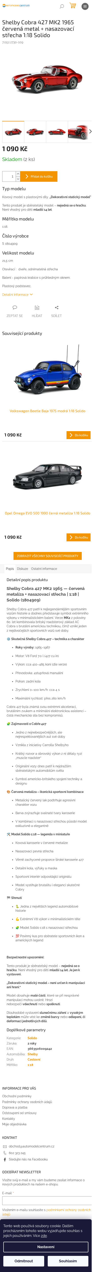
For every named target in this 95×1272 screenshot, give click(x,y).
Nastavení (45, 1247)
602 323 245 (17, 1153)
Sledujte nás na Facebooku (28, 1159)
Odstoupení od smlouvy (19, 1113)
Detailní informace (15, 294)
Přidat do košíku (42, 176)
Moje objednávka (14, 1124)
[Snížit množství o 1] (18, 179)
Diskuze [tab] (22, 569)
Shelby (33, 1054)
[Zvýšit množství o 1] (18, 173)
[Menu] (85, 6)
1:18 (30, 1065)
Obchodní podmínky (17, 1096)
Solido (32, 1038)
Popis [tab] (10, 569)
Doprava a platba (14, 1107)
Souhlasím (68, 1261)
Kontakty (8, 1118)
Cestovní (34, 1059)
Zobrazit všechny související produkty (47, 556)
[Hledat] (61, 6)
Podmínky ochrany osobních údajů (27, 1102)
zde (44, 1236)
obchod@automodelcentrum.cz (31, 1146)
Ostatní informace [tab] (44, 569)
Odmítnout (24, 1261)
